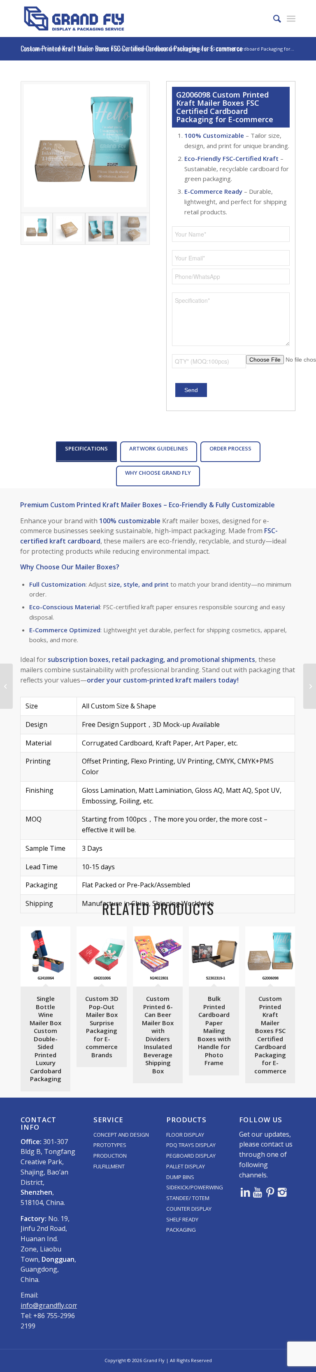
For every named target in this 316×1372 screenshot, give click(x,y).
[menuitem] (273, 18)
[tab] (86, 451)
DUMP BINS (180, 1177)
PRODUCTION (110, 1155)
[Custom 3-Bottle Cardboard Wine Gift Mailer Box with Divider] (6, 686)
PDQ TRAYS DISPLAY (191, 1145)
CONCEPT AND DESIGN (121, 1134)
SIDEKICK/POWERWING (194, 1187)
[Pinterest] (270, 1192)
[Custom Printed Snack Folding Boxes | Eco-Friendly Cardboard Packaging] (309, 686)
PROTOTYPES (109, 1145)
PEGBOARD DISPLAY (191, 1155)
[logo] (74, 18)
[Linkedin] (245, 1192)
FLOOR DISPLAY (185, 1134)
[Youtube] (257, 1192)
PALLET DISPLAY (185, 1166)
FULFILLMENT (109, 1166)
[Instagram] (282, 1192)
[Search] (273, 18)
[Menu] (291, 18)
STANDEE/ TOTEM (187, 1198)
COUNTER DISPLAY (188, 1208)
